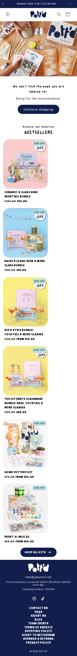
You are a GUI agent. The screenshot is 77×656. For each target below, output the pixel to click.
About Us (38, 615)
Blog (38, 619)
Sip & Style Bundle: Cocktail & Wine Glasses (23, 332)
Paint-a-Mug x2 (16, 536)
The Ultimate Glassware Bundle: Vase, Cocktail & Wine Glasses (23, 403)
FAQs (38, 612)
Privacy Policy (38, 642)
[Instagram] (34, 598)
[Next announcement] (70, 4)
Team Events (38, 623)
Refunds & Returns (38, 638)
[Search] (59, 14)
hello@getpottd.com (38, 577)
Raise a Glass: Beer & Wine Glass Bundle (24, 263)
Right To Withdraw (38, 635)
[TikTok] (43, 598)
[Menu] (8, 14)
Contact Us (38, 608)
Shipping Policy (38, 631)
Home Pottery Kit (18, 472)
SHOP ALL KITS (35, 552)
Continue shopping (38, 109)
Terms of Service (38, 627)
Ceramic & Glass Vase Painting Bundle (21, 194)
